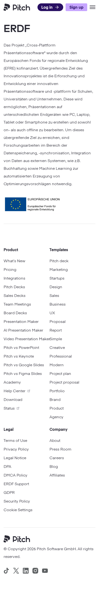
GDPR (9, 492)
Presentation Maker (21, 321)
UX (52, 312)
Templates (59, 249)
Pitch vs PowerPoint (21, 347)
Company (59, 429)
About (55, 440)
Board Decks (15, 312)
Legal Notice (15, 457)
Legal (8, 429)
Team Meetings (17, 304)
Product (11, 249)
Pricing (10, 269)
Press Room (60, 448)
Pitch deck (59, 260)
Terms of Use (15, 440)
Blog (54, 466)
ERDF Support (16, 483)
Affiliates (57, 474)
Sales (54, 295)
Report (56, 330)
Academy (12, 382)
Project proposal (64, 382)
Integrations (14, 278)
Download (13, 399)
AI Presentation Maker (23, 330)
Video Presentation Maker (27, 338)
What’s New (14, 260)
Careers (57, 457)
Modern (57, 364)
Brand (55, 399)
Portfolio (57, 390)
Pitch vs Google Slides (24, 364)
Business (58, 304)
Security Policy (17, 500)
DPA (7, 466)
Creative (57, 347)
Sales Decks (14, 295)
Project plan (60, 373)
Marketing (59, 269)
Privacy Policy (16, 448)
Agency (56, 416)
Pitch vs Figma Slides (23, 373)
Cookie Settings (18, 509)
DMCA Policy (15, 474)
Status (9, 408)
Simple (56, 338)
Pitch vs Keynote (19, 356)
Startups (57, 278)
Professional (61, 356)
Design (56, 286)
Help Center (14, 390)
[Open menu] (92, 7)
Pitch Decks (14, 286)
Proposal (58, 321)
